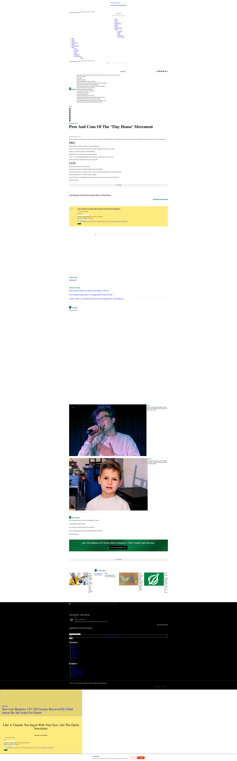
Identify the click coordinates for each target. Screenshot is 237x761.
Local (148, 405)
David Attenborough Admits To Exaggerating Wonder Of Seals (90, 295)
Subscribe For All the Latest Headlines (85, 218)
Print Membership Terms (102, 683)
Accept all (141, 757)
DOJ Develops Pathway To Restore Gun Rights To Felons (89, 291)
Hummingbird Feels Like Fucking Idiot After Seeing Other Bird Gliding (141, 583)
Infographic (71, 123)
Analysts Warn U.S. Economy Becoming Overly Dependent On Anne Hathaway (96, 299)
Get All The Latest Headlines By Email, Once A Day (79, 632)
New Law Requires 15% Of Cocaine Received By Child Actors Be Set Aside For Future (37, 710)
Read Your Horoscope (162, 624)
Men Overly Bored (74, 534)
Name (5, 739)
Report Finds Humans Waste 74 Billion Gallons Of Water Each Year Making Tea (91, 584)
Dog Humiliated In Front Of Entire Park (110, 576)
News (76, 123)
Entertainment (5, 706)
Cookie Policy (85, 683)
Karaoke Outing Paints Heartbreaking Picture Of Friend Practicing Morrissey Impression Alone (157, 408)
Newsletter (122, 71)
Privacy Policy (117, 221)
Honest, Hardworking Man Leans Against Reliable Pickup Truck (166, 584)
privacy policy (116, 758)
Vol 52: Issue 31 (72, 280)
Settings (133, 757)
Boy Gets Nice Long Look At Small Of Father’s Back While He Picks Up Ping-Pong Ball (157, 462)
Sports (149, 458)
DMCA (95, 683)
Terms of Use (124, 221)
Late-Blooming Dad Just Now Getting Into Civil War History (90, 195)
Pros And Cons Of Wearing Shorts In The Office (81, 527)
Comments (80, 213)
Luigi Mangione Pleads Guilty (77, 523)
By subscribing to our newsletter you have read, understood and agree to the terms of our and (103, 221)
